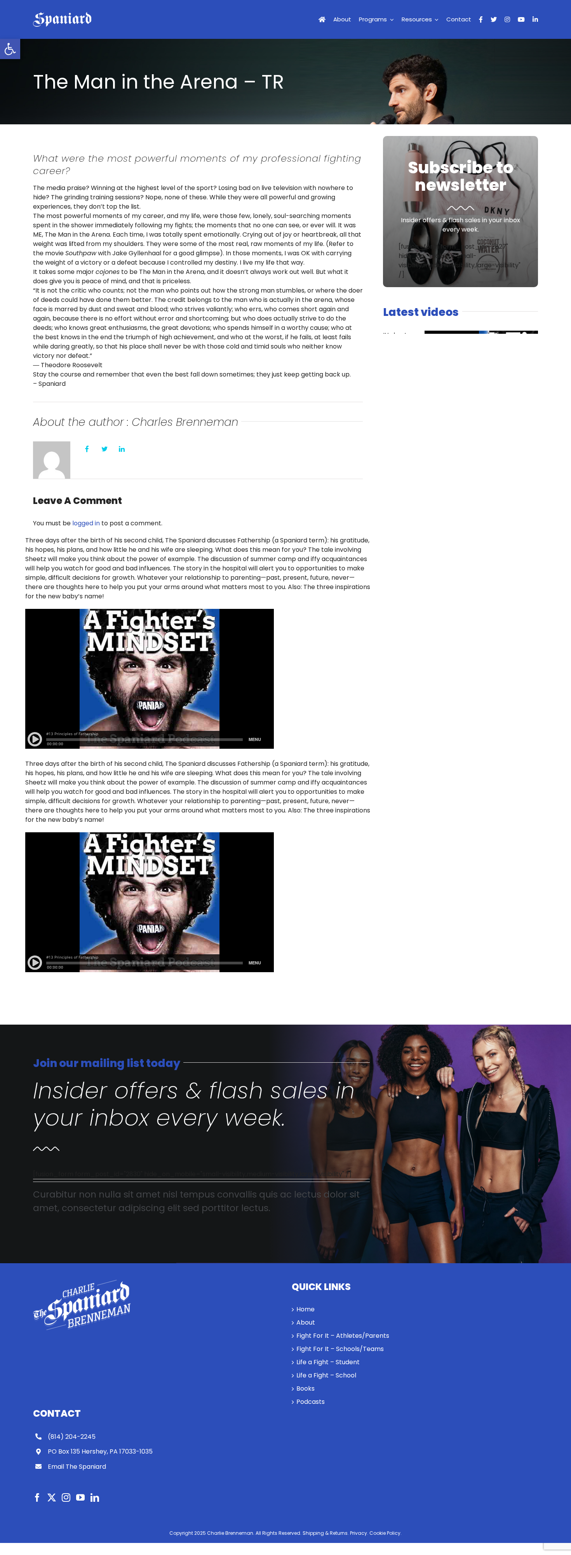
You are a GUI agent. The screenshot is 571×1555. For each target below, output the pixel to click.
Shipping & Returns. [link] (326, 1533)
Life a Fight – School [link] (326, 1375)
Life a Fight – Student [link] (328, 1362)
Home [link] (305, 1309)
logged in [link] (86, 523)
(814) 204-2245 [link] (72, 1436)
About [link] (305, 1322)
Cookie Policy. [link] (385, 1533)
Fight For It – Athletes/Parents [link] (342, 1335)
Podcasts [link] (310, 1401)
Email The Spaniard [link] (77, 1466)
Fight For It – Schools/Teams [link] (340, 1348)
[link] (10, 49)
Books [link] (305, 1388)
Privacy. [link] (359, 1533)
